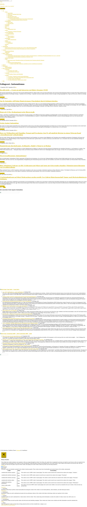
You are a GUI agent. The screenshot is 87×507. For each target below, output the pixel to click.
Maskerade (7, 28)
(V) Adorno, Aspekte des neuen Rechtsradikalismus (18, 76)
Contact (4, 49)
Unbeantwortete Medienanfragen (14, 62)
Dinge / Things (6, 53)
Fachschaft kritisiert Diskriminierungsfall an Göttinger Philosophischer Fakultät (18, 318)
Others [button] (2, 501)
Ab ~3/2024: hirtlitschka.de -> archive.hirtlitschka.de (13, 292)
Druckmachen (8, 21)
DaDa (6, 11)
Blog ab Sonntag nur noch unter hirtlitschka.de (12, 336)
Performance (7, 38)
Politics (6, 40)
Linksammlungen (8, 54)
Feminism (7, 25)
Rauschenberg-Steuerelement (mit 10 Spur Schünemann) (21, 18)
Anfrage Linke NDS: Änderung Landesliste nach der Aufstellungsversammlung (26, 63)
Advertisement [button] (4, 497)
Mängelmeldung (8, 67)
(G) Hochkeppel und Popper (13, 71)
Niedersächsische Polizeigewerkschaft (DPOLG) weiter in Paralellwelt (17, 301)
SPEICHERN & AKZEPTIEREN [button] (8, 505)
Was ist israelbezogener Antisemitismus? (13, 156)
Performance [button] (3, 490)
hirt (15, 87)
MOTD (4, 64)
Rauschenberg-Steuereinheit (13, 17)
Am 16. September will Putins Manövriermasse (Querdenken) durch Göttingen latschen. (29, 101)
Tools (6, 59)
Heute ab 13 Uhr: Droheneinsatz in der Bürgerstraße (17, 112)
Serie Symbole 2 (11, 37)
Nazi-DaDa (10, 15)
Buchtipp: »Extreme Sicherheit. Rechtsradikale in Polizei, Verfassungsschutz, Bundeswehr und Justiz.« (23, 339)
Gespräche (7, 69)
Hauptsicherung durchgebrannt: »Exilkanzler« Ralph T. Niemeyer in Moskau (25, 146)
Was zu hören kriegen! (7, 68)
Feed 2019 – (17, 289)
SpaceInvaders (11, 23)
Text (6, 45)
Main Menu (3, 8)
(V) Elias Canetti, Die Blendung (14, 78)
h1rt (5, 162)
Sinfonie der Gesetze (9, 58)
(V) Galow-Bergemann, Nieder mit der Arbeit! (17, 79)
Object (6, 30)
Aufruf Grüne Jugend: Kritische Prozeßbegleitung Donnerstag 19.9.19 (17, 345)
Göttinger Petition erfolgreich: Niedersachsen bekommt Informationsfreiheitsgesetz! (19, 296)
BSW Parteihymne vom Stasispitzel (10, 310)
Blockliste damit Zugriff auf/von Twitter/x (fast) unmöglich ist (15, 305)
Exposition (7, 24)
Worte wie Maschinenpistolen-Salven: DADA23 (17, 20)
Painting (6, 34)
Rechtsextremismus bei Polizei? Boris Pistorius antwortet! (14, 343)
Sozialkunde (10, 43)
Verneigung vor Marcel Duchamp (14, 31)
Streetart (6, 44)
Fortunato (18, 450)
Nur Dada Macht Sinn (12, 16)
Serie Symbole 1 (11, 36)
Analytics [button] (3, 494)
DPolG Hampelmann (12, 39)
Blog (9, 61)
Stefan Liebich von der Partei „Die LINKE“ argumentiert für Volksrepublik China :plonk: (21, 348)
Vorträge (7, 75)
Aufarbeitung (5, 46)
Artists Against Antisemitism (9, 123)
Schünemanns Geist (12, 29)
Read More (2, 97)
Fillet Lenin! (10, 22)
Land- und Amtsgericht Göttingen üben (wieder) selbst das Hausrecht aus (17, 327)
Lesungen (7, 72)
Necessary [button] (3, 465)
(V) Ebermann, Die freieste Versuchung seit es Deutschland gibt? (21, 77)
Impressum (7, 52)
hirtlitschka (2, 4)
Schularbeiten (8, 41)
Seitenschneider (11, 33)
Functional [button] (3, 487)
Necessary (5, 466)
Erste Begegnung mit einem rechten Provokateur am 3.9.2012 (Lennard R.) (20, 48)
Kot (6, 26)
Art (3, 10)
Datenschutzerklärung (9, 51)
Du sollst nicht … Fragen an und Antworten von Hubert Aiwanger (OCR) (24, 90)
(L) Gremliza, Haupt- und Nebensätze (15, 74)
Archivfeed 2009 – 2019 (25, 333)
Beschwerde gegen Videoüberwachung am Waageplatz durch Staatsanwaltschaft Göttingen (26, 60)
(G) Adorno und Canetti (12, 70)
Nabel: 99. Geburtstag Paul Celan (14, 14)
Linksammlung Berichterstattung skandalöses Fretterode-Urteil (20, 56)
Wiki (3, 81)
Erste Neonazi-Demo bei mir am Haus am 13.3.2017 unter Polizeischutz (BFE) (21, 47)
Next (5, 187)
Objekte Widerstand (9, 32)
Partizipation (5, 66)
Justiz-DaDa (10, 13)
